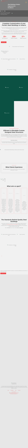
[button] (26, 2)
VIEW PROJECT (4, 124)
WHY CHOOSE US (14, 21)
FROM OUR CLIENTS (14, 165)
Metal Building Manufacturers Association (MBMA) (12, 224)
